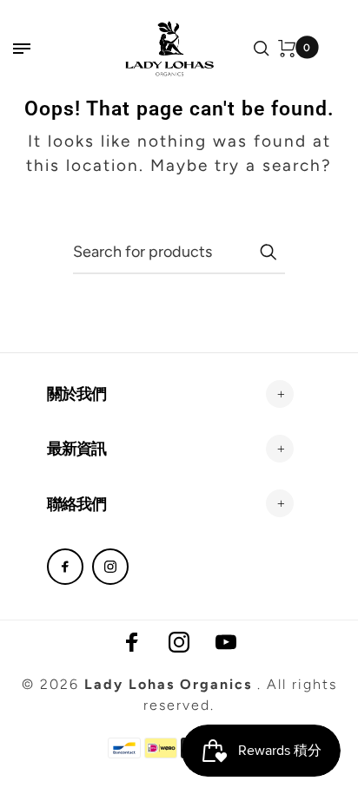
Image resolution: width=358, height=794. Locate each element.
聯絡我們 (76, 504)
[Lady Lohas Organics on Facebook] (65, 566)
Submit (267, 251)
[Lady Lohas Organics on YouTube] (225, 642)
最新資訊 (76, 448)
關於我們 (76, 393)
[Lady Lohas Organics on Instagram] (110, 566)
